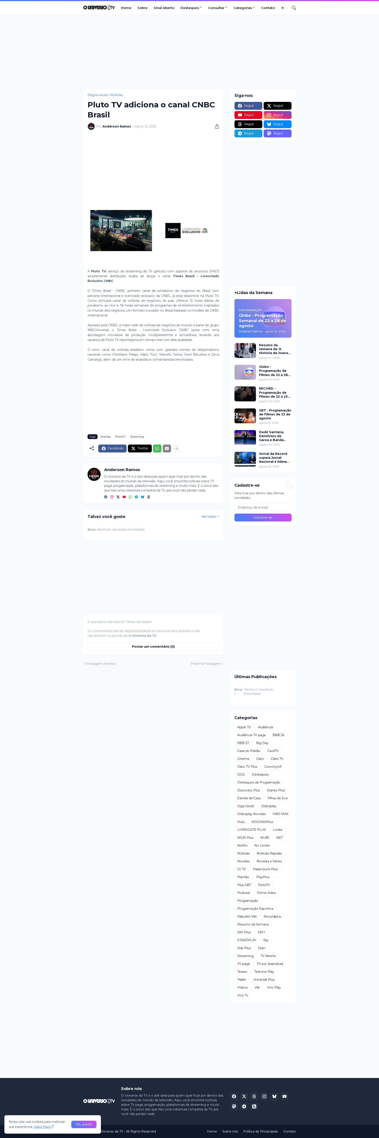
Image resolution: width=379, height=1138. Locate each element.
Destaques (190, 8)
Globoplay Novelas (251, 814)
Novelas (243, 861)
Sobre (143, 8)
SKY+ (262, 932)
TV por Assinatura (270, 964)
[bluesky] (142, 497)
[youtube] (124, 497)
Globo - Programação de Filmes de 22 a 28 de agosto (273, 371)
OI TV (241, 869)
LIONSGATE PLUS (251, 830)
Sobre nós (230, 1131)
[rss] (254, 1106)
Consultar (216, 8)
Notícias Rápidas (269, 853)
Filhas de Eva (278, 798)
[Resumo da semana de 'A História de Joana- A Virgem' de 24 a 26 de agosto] (245, 350)
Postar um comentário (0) (153, 647)
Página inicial (97, 95)
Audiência (265, 727)
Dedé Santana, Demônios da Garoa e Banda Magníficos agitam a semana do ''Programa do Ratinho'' (274, 436)
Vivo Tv (242, 995)
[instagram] (111, 497)
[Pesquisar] (292, 8)
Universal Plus (263, 980)
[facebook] (105, 497)
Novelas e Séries (269, 861)
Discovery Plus (248, 790)
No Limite (262, 845)
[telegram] (136, 497)
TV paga (243, 964)
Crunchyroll (272, 767)
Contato (268, 8)
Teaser (242, 972)
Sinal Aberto (164, 8)
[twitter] (118, 497)
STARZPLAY (246, 940)
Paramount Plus (265, 869)
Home (126, 8)
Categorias (243, 8)
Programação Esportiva (255, 909)
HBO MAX (280, 814)
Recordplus (272, 916)
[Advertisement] (189, 52)
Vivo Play (274, 987)
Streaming (137, 436)
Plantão (243, 877)
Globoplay (268, 806)
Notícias (116, 95)
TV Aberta (268, 956)
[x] (244, 1096)
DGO (241, 774)
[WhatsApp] (157, 448)
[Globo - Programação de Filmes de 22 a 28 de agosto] (245, 372)
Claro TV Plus (247, 767)
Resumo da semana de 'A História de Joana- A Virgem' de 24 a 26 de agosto (274, 349)
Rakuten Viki (247, 916)
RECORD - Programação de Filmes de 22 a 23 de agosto (273, 392)
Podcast (243, 893)
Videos (242, 987)
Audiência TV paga (251, 735)
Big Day (262, 743)
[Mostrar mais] (176, 448)
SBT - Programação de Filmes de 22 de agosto (275, 414)
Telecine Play (264, 972)
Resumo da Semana (253, 924)
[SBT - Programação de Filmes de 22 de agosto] (245, 415)
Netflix (242, 845)
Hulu (241, 822)
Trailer (241, 980)
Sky (266, 940)
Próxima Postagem (206, 664)
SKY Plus (244, 932)
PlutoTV (120, 436)
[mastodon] (234, 1106)
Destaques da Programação (258, 782)
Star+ (262, 948)
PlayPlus (262, 877)
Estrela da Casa (249, 798)
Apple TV (244, 727)
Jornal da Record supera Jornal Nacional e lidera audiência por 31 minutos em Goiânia (273, 458)
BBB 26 (278, 735)
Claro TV (277, 759)
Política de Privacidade (260, 1131)
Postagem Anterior (101, 664)
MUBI (264, 838)
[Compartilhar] (215, 126)
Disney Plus (276, 790)
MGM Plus (245, 838)
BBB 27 (243, 743)
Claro (260, 759)
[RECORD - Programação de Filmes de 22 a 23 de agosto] (245, 393)
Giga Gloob (245, 806)
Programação (247, 901)
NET (279, 838)
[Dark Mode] (284, 8)
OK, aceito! (84, 1124)
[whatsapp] (130, 497)
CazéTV (273, 751)
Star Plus (244, 948)
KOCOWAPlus (262, 822)
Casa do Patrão (248, 751)
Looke (277, 830)
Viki (257, 987)
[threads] (148, 497)
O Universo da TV (110, 1131)
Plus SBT (244, 885)
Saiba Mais (42, 1127)
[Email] (167, 448)
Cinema (243, 759)
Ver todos (209, 516)
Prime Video (266, 893)
